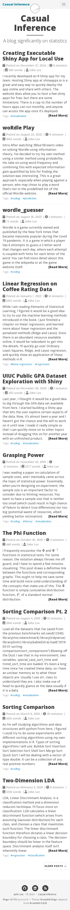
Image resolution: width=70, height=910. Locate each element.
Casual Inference (16, 4)
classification (37, 855)
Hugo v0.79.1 (10, 899)
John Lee (18, 894)
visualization (19, 116)
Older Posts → (55, 866)
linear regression (22, 364)
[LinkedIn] (35, 888)
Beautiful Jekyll (38, 903)
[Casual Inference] (35, 8)
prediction (30, 198)
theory (28, 521)
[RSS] (45, 888)
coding (16, 198)
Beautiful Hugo (48, 899)
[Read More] (57, 115)
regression (43, 364)
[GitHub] (25, 888)
